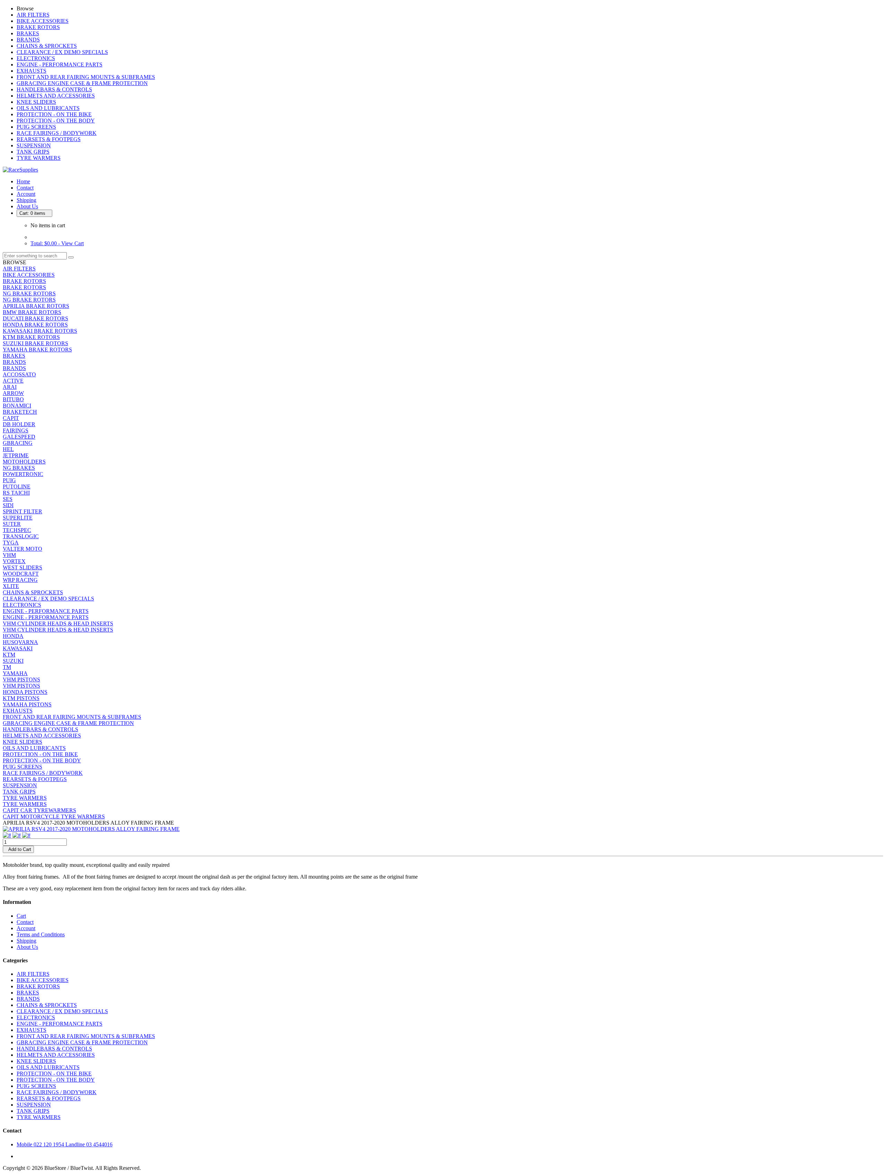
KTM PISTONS (21, 698)
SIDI (8, 505)
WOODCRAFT (21, 574)
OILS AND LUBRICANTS (48, 108)
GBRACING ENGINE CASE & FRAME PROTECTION (82, 83)
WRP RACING (20, 580)
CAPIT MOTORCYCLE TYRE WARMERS (54, 816)
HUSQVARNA (20, 642)
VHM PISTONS (21, 679)
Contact (25, 188)
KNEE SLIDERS (36, 102)
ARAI (10, 387)
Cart (21, 916)
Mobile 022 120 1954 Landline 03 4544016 (64, 1144)
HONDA (13, 636)
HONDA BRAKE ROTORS (35, 325)
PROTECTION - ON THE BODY (56, 120)
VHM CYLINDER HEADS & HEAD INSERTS (58, 623)
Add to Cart (18, 849)
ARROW (13, 393)
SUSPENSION (34, 145)
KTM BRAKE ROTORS (31, 337)
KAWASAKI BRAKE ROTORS (40, 331)
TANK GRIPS (33, 152)
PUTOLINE (16, 486)
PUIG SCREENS (36, 127)
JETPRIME (16, 455)
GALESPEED (19, 437)
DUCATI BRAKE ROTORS (35, 318)
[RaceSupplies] (20, 170)
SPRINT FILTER (22, 511)
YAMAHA (15, 673)
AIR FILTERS (33, 15)
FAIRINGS (15, 430)
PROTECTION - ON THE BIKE (54, 114)
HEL (8, 449)
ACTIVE (13, 381)
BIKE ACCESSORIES (43, 21)
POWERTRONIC (23, 474)
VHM (9, 555)
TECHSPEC (17, 530)
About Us (27, 206)
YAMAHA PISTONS (27, 704)
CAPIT (11, 418)
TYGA (11, 542)
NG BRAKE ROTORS (29, 293)
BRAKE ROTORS (38, 27)
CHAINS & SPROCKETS (47, 46)
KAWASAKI (18, 648)
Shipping (26, 200)
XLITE (11, 586)
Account (26, 194)
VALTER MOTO (22, 549)
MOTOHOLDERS (24, 462)
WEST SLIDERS (22, 567)
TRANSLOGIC (21, 536)
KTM (9, 655)
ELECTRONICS (36, 58)
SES (7, 499)
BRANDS (28, 40)
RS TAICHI (16, 493)
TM (7, 667)
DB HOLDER (19, 424)
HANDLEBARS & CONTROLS (54, 89)
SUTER (12, 524)
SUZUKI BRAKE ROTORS (35, 343)
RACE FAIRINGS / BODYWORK (57, 133)
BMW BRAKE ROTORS (32, 312)
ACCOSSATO (19, 374)
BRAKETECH (20, 412)
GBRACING (18, 443)
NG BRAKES (19, 468)
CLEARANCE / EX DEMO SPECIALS (62, 52)
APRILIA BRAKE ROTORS (36, 306)
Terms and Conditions (41, 934)
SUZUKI (13, 661)
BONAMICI (17, 406)
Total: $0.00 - (57, 243)
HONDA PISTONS (25, 692)
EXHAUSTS (31, 71)
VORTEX (14, 561)
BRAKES (28, 33)
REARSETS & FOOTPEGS (49, 139)
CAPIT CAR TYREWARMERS (39, 810)
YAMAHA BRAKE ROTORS (37, 349)
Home (23, 181)
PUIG (9, 480)
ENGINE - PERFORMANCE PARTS (59, 64)
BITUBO (13, 399)
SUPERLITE (18, 518)
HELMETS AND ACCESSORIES (56, 96)
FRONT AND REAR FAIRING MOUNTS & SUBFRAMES (86, 77)
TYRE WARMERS (39, 158)
